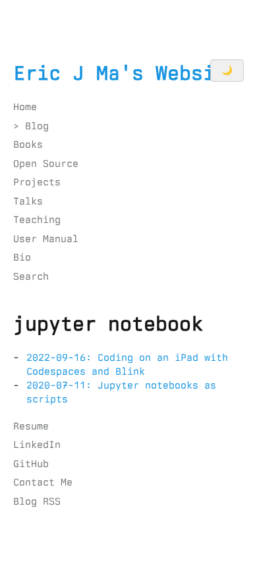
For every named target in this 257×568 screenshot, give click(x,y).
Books (28, 144)
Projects (37, 182)
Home (25, 107)
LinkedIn (37, 445)
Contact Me (42, 482)
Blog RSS (37, 501)
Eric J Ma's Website (126, 73)
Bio (22, 257)
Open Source (45, 164)
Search (31, 276)
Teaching (37, 220)
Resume (31, 426)
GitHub (31, 464)
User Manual (45, 239)
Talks (28, 201)
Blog (37, 126)
